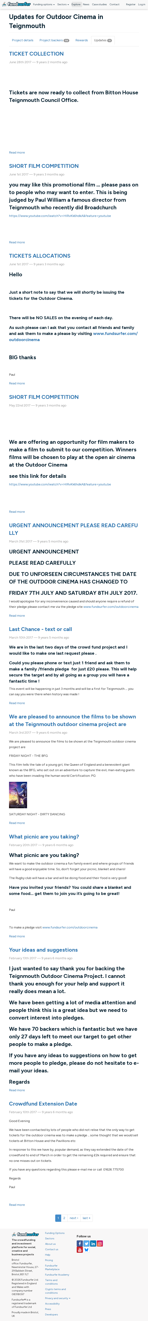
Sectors (62, 4)
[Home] (16, 4)
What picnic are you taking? (44, 836)
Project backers (54, 40)
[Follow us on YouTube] (80, 1250)
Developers (51, 1314)
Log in (141, 4)
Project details (22, 40)
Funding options (43, 4)
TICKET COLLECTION (36, 53)
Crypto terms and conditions (55, 1291)
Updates (104, 41)
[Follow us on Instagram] (100, 1243)
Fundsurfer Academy (57, 1274)
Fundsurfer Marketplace (52, 1267)
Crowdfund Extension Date (43, 1103)
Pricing (49, 1260)
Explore (76, 4)
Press (48, 1309)
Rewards (81, 40)
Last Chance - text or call (40, 629)
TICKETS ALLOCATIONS (39, 255)
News (86, 4)
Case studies (99, 4)
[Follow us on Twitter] (86, 1243)
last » (86, 1218)
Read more (17, 152)
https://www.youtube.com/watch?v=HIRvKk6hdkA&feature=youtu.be (60, 216)
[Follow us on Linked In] (93, 1243)
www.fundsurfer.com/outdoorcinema (110, 607)
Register (131, 4)
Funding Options (55, 1233)
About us (50, 1243)
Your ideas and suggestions (43, 949)
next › (74, 1218)
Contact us (51, 1249)
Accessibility (52, 1303)
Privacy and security (57, 1298)
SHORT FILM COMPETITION (44, 166)
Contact (114, 4)
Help (47, 1254)
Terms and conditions (51, 1282)
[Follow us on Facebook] (80, 1243)
